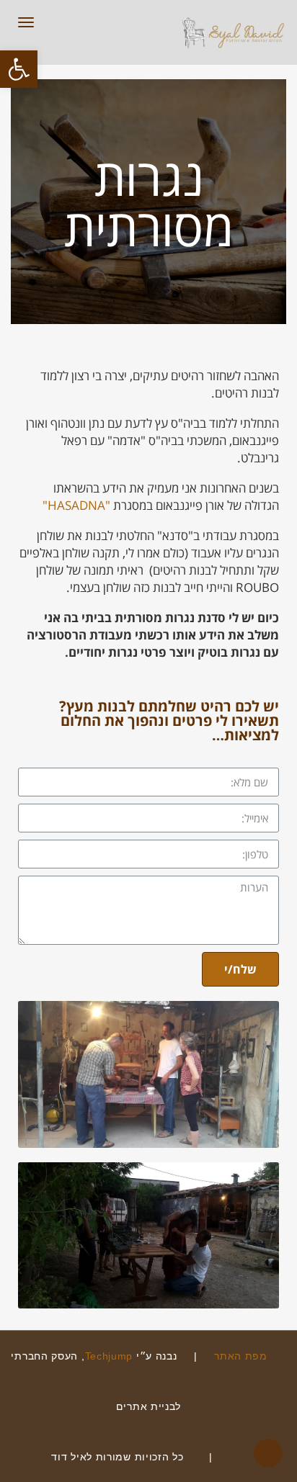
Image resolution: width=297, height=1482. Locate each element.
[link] (237, 1457)
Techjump (109, 1356)
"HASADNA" (76, 505)
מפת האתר (242, 1356)
